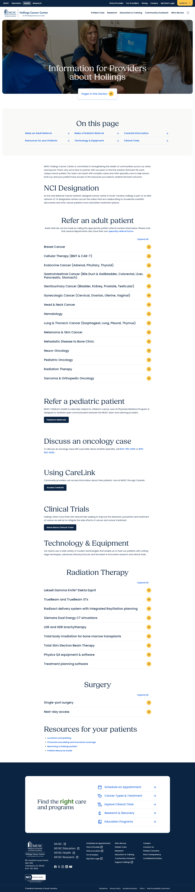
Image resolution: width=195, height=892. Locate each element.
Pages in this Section (96, 94)
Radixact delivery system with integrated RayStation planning (97, 609)
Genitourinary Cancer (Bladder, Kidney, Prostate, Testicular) (97, 286)
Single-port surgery (97, 703)
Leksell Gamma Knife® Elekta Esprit (97, 590)
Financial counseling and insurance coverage (71, 742)
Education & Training (131, 12)
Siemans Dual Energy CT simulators (97, 618)
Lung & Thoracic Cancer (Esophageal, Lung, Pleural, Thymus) (97, 323)
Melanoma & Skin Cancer (97, 332)
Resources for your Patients (47, 140)
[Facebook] (55, 866)
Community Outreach (156, 12)
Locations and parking (59, 738)
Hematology (97, 314)
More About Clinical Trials (60, 527)
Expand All (142, 239)
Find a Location (94, 851)
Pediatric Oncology (97, 360)
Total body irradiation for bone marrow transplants (97, 636)
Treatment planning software (97, 664)
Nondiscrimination (130, 888)
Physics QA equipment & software (97, 655)
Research (37, 3)
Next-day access (97, 712)
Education (16, 3)
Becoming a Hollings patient (62, 746)
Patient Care (97, 12)
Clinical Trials (146, 140)
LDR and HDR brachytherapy (97, 627)
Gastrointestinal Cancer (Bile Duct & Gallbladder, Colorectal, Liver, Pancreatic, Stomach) (97, 276)
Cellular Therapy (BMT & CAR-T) (97, 256)
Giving (145, 3)
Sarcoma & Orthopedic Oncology (97, 378)
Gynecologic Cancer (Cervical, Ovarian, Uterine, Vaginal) (97, 295)
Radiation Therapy (97, 369)
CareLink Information (146, 133)
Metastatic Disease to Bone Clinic (97, 341)
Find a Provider (116, 3)
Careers (154, 3)
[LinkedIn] (66, 866)
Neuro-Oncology (97, 351)
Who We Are (177, 12)
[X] (59, 867)
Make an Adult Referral (47, 133)
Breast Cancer (97, 247)
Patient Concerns (151, 850)
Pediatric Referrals (56, 419)
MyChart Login (168, 3)
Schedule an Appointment (98, 843)
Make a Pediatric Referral (97, 133)
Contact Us (148, 847)
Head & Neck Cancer (97, 305)
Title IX (142, 888)
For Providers (132, 3)
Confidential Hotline (152, 858)
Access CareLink (55, 487)
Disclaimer (103, 888)
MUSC (6, 3)
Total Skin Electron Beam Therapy (97, 645)
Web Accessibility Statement (158, 888)
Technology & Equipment (97, 140)
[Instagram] (62, 866)
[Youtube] (70, 867)
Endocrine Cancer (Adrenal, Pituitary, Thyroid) (97, 265)
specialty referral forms (121, 231)
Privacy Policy (115, 888)
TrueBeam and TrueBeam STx (97, 599)
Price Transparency (152, 854)
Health (27, 3)
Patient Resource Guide (59, 750)
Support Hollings (124, 862)
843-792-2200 (127, 449)
